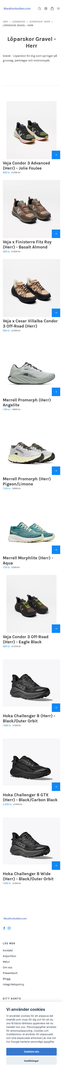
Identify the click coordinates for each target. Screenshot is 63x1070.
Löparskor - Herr (39, 21)
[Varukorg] (52, 8)
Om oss (7, 967)
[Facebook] (4, 928)
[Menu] (58, 8)
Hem (5, 21)
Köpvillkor (9, 956)
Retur (6, 961)
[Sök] (39, 8)
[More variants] (56, 155)
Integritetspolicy (13, 984)
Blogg (6, 978)
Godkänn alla (31, 1051)
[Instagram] (9, 928)
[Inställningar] (46, 8)
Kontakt (8, 950)
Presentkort (10, 973)
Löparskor (18, 21)
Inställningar (31, 1060)
